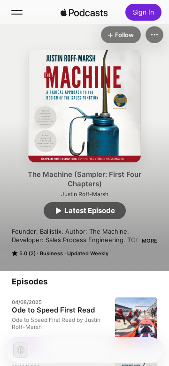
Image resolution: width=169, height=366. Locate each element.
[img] (84, 12)
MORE (149, 240)
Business (51, 253)
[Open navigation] (17, 12)
